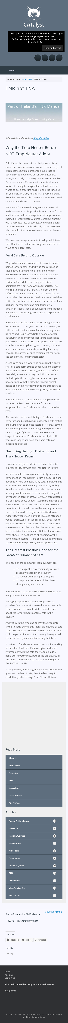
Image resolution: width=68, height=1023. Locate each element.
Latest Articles (15, 795)
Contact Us (10, 977)
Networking (32, 858)
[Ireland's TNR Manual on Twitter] (45, 58)
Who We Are (32, 895)
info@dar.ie (10, 990)
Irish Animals (14, 765)
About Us (13, 758)
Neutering (13, 773)
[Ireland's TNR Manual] (34, 17)
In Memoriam (32, 843)
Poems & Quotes (32, 865)
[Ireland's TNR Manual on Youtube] (59, 58)
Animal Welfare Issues (32, 821)
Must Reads (32, 850)
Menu (12, 70)
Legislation (14, 788)
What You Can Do (32, 888)
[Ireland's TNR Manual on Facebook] (37, 58)
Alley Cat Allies (41, 138)
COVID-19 (32, 828)
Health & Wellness (32, 836)
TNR (30, 79)
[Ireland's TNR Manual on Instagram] (52, 58)
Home (23, 79)
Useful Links (32, 880)
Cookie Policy (39, 42)
